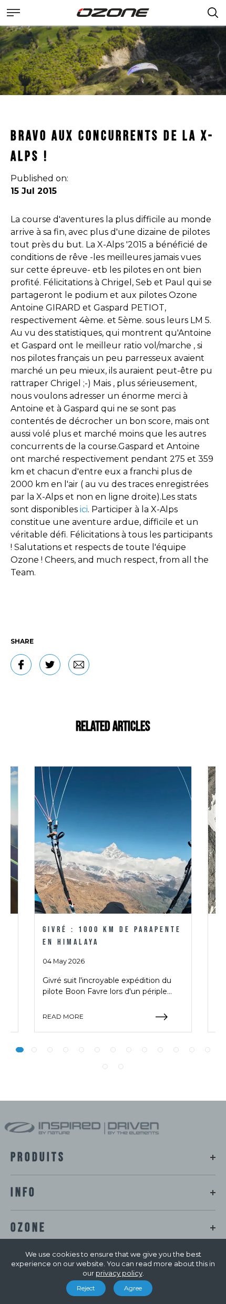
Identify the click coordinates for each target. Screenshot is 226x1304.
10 (160, 1049)
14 (105, 1066)
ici (84, 509)
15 (121, 1066)
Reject (86, 1288)
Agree (133, 1288)
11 (176, 1049)
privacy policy (119, 1273)
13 (207, 1049)
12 (191, 1049)
